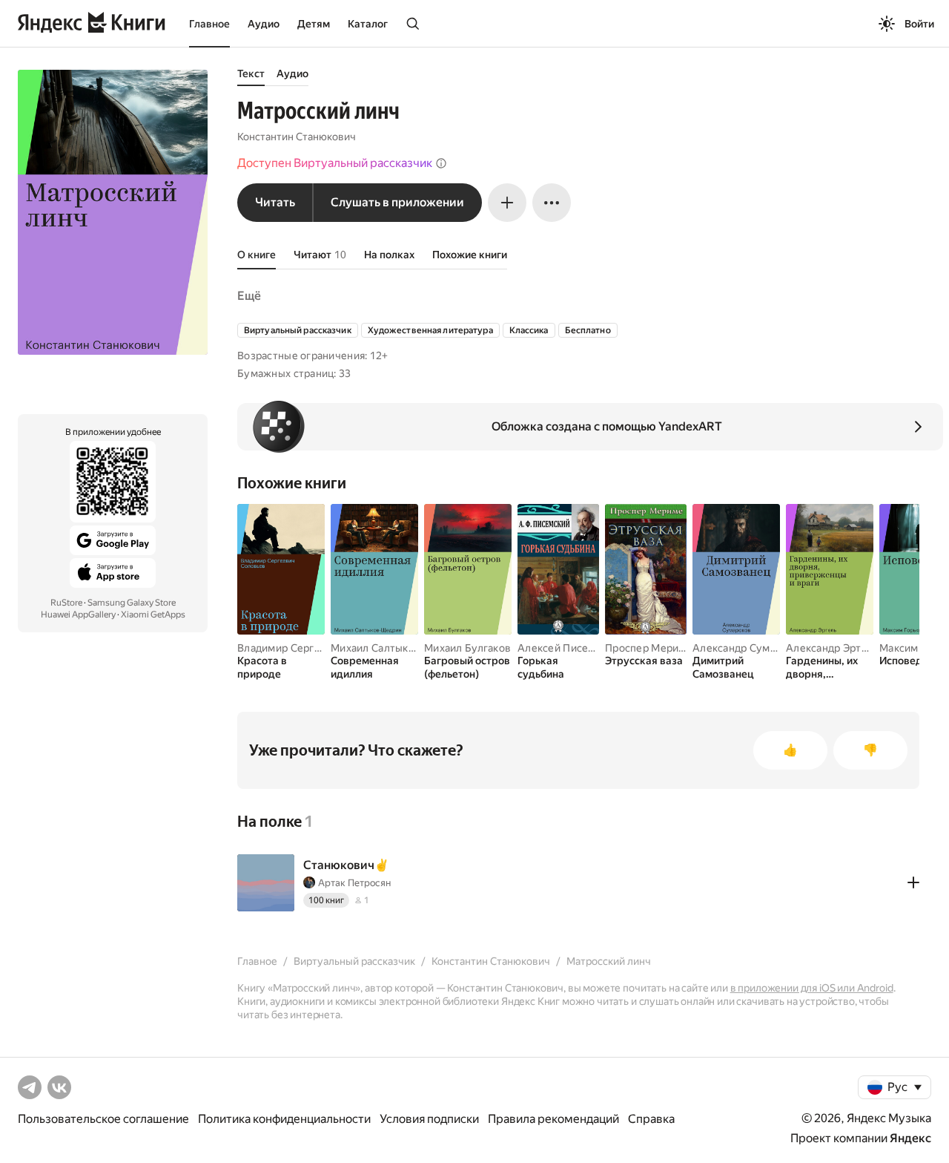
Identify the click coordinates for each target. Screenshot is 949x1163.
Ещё (249, 296)
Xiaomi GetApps (153, 614)
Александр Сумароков (748, 648)
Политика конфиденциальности (284, 1119)
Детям (313, 24)
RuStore (66, 602)
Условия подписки (429, 1119)
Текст (251, 73)
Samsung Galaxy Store (131, 602)
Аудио (264, 24)
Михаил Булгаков (467, 648)
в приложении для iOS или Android (811, 988)
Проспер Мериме (648, 648)
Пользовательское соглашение (103, 1119)
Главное (209, 24)
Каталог (368, 24)
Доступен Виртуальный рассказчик (334, 163)
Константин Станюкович (296, 136)
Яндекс (910, 1138)
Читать (275, 202)
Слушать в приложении (397, 202)
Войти (919, 24)
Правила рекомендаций (553, 1119)
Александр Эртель (832, 648)
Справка (651, 1119)
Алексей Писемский (568, 648)
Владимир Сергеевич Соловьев (317, 648)
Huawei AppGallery (78, 614)
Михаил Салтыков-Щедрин (398, 648)
